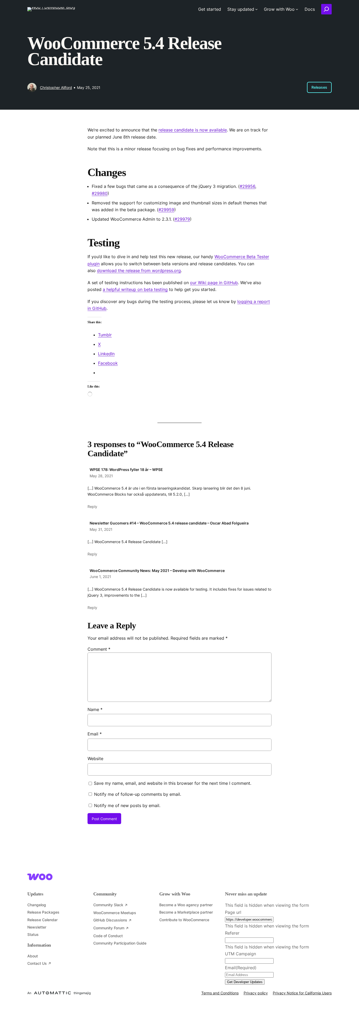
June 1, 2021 (100, 576)
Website (95, 758)
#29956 (247, 186)
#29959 (166, 209)
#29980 (99, 193)
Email (95, 733)
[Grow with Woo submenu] (297, 9)
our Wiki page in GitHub (214, 282)
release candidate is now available (192, 129)
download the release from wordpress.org (139, 270)
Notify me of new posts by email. (127, 805)
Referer (232, 933)
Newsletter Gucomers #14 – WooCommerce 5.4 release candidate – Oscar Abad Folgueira (169, 523)
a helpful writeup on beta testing (135, 289)
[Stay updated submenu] (256, 9)
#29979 (182, 219)
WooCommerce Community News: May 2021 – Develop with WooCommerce (157, 570)
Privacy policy (256, 993)
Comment (99, 649)
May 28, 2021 (101, 476)
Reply (92, 506)
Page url (233, 912)
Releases (319, 87)
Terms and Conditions (220, 993)
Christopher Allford (56, 87)
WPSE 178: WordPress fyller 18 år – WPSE (126, 469)
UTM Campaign (240, 953)
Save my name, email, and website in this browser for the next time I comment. (172, 783)
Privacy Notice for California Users (302, 993)
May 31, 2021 (101, 529)
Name (95, 709)
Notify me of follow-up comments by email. (137, 794)
